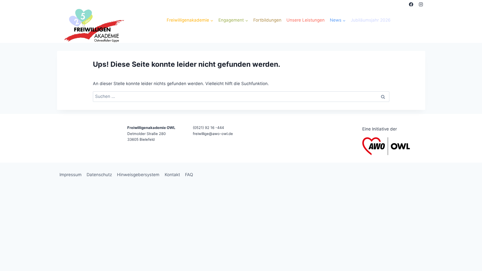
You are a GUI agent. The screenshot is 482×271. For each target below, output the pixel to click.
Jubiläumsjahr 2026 (371, 20)
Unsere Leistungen (305, 20)
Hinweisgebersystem (138, 174)
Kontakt (172, 174)
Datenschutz (99, 174)
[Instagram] (421, 4)
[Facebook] (411, 4)
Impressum (70, 174)
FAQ (189, 174)
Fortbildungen (267, 20)
